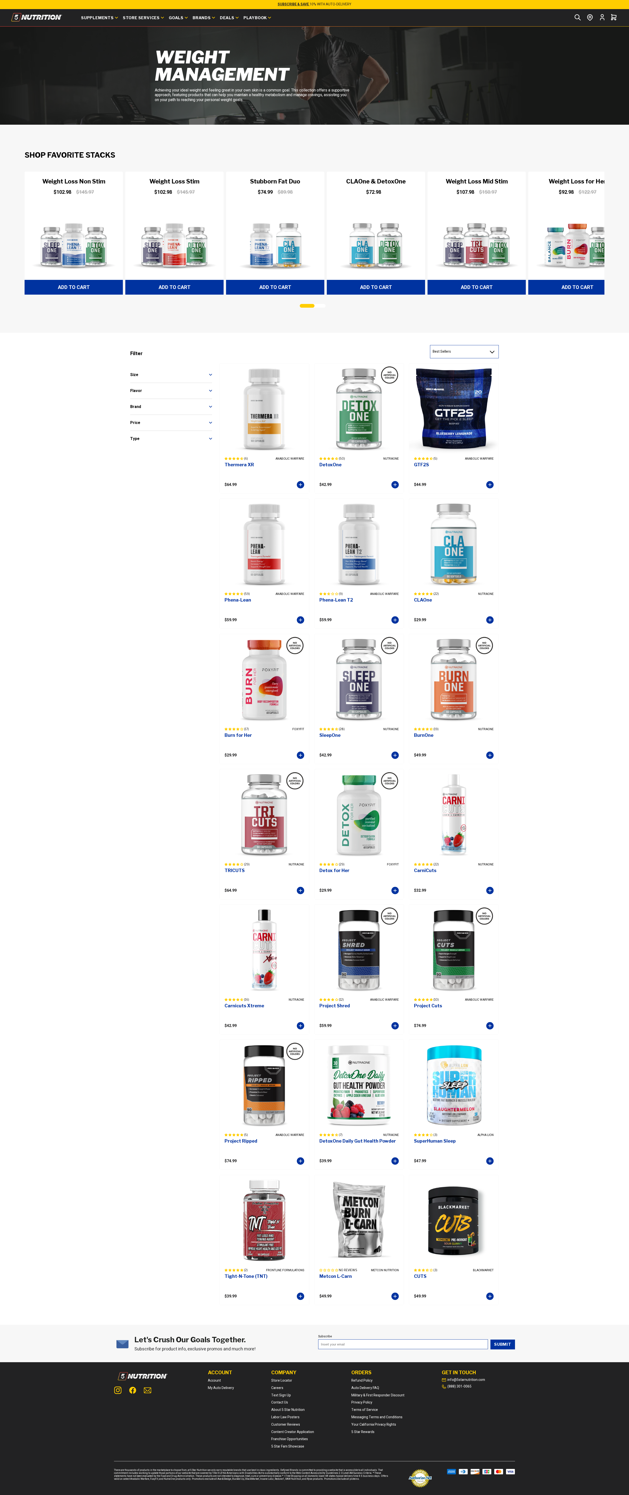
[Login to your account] (602, 19)
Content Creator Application (292, 1432)
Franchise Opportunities (289, 1439)
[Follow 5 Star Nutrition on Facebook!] (132, 1391)
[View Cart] (614, 17)
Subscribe (325, 1336)
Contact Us (279, 1402)
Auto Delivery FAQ (365, 1387)
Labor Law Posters (285, 1417)
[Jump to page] (307, 306)
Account (214, 1380)
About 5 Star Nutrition (288, 1409)
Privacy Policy (361, 1402)
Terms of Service (364, 1409)
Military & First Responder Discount (377, 1395)
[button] (75, 233)
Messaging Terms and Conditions (376, 1417)
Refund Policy (361, 1380)
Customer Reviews (285, 1424)
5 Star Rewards (362, 1432)
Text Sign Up (281, 1395)
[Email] (147, 1390)
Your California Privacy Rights (373, 1424)
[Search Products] (577, 18)
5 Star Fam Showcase (287, 1446)
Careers (277, 1387)
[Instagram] (118, 1391)
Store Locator (281, 1380)
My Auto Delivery (221, 1387)
